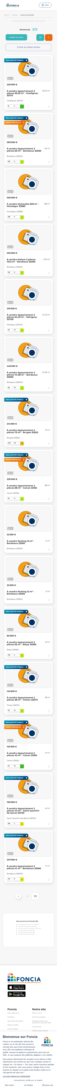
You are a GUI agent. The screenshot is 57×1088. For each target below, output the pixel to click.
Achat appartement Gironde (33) (28, 924)
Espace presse (12, 1025)
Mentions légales (39, 1017)
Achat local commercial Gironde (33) (29, 928)
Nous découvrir (13, 1013)
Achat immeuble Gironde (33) (27, 926)
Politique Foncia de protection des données (41, 1022)
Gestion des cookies (40, 1031)
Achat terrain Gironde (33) (26, 934)
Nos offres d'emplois (15, 1021)
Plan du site (37, 1013)
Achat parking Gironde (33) (26, 932)
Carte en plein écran (28, 47)
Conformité (36, 1027)
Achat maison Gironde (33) (26, 930)
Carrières (10, 1017)
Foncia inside (12, 1029)
